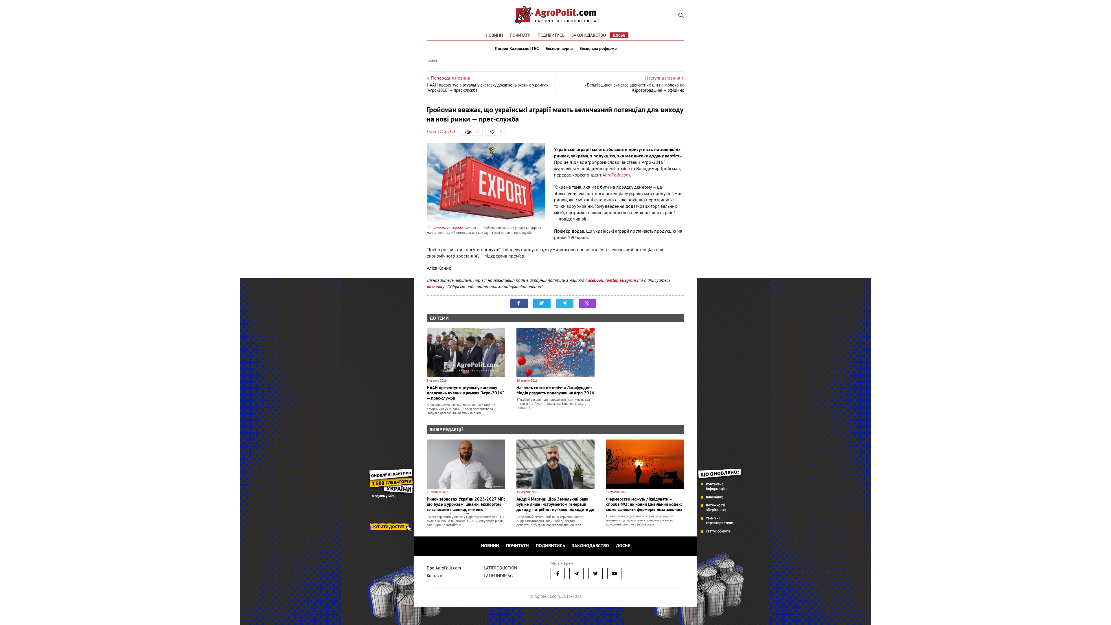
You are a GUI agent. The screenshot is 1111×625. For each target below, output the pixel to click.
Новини (494, 35)
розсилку (436, 286)
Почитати (520, 35)
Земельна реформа (598, 48)
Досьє (619, 35)
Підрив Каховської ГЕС (517, 48)
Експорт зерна (559, 48)
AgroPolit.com (616, 175)
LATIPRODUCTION (500, 568)
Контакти (435, 575)
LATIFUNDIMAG (498, 575)
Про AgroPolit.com (444, 568)
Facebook (594, 280)
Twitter (611, 280)
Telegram (627, 280)
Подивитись (551, 35)
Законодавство (588, 35)
